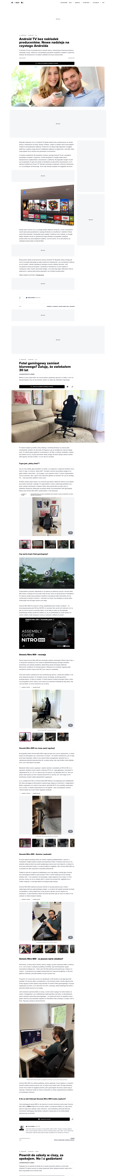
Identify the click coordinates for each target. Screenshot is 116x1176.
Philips (60, 306)
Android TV (50, 306)
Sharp (64, 306)
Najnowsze (64, 2)
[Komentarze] (67, 386)
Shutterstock (40, 275)
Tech (70, 2)
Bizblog (77, 2)
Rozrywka (86, 2)
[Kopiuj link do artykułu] (72, 386)
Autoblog (96, 2)
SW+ (103, 2)
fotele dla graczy (69, 1140)
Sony (67, 306)
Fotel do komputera (59, 1140)
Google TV (55, 306)
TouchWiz (72, 306)
